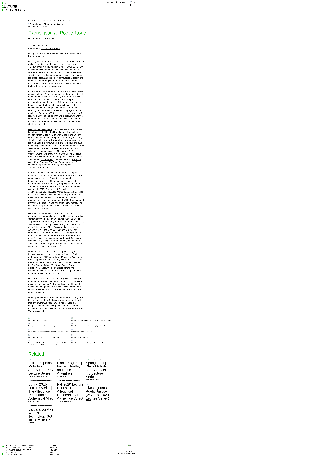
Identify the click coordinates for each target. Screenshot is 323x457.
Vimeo (52, 453)
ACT (2, 6)
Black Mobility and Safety (40, 129)
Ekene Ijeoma (43, 45)
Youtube (53, 451)
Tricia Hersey (47, 159)
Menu (110, 2)
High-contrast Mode (128, 453)
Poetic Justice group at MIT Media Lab (64, 64)
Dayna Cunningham (50, 48)
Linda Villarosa (69, 156)
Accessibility (131, 451)
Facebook (53, 445)
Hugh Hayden (56, 148)
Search (123, 2)
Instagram (53, 447)
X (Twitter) (53, 449)
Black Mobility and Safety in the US (64, 97)
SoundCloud (54, 454)
